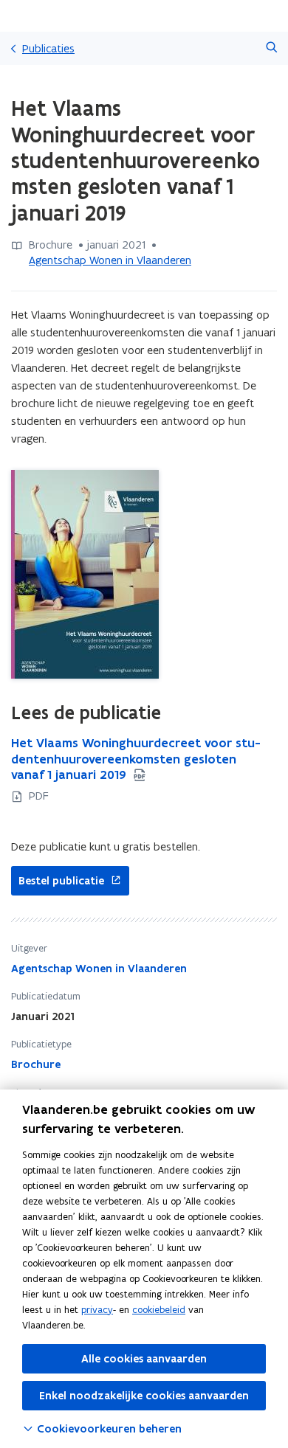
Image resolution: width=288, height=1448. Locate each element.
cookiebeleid (158, 1309)
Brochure (36, 1064)
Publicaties (48, 48)
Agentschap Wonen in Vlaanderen (110, 260)
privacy (97, 1309)
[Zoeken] (271, 48)
